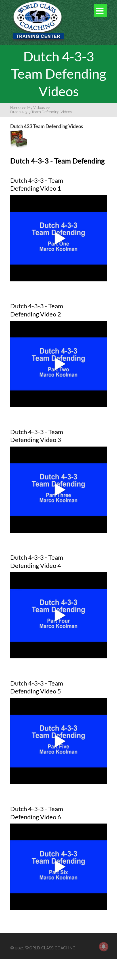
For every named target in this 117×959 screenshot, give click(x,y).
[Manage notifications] (103, 946)
